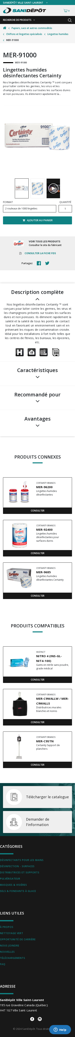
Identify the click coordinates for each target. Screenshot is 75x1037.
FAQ (2, 964)
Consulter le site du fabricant (45, 245)
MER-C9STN (45, 741)
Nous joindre (9, 945)
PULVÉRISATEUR (10, 878)
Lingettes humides (57, 34)
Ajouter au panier (40, 220)
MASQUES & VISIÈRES (13, 885)
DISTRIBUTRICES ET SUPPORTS (19, 872)
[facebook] (40, 263)
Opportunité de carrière (18, 939)
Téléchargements (12, 958)
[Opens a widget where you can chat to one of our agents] (60, 1030)
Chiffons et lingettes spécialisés (24, 34)
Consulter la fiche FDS (40, 253)
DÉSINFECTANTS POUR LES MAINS (22, 860)
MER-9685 (43, 572)
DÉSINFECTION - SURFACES (17, 866)
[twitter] (48, 263)
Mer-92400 (44, 529)
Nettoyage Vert (11, 933)
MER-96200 (44, 487)
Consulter (37, 510)
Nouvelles (7, 951)
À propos (6, 927)
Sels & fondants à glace (18, 891)
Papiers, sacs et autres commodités (32, 28)
